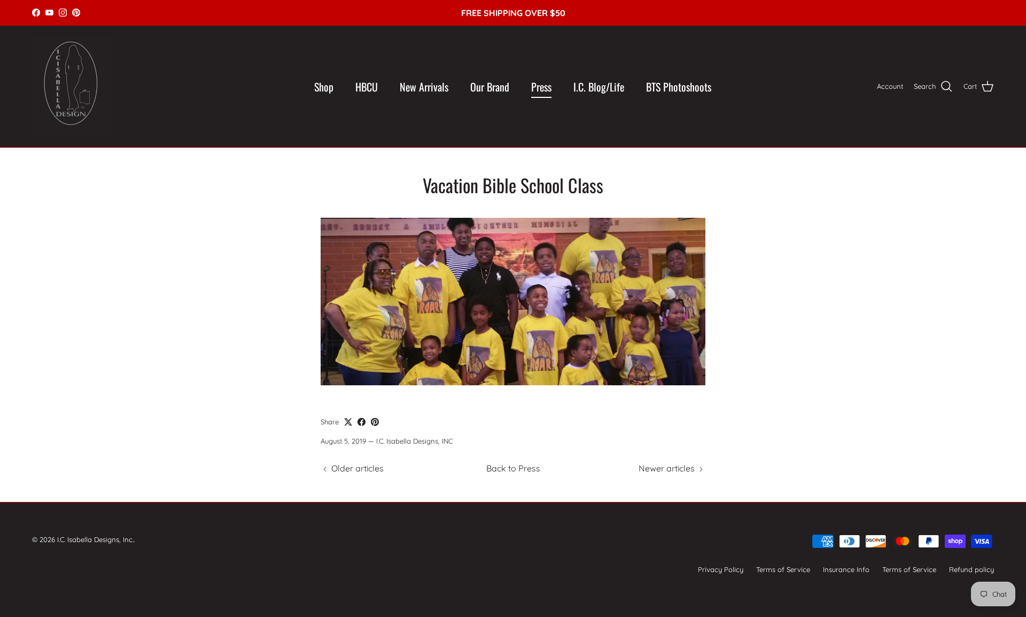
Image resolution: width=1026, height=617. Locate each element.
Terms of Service (783, 569)
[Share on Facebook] (361, 422)
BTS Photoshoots (678, 87)
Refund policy (971, 569)
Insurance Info (846, 569)
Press (541, 87)
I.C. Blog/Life (598, 87)
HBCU (366, 87)
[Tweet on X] (348, 422)
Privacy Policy (720, 569)
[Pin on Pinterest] (375, 422)
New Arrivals (424, 87)
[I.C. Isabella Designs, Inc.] (72, 86)
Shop (323, 87)
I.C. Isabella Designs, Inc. (95, 539)
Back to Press (513, 468)
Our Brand (489, 87)
